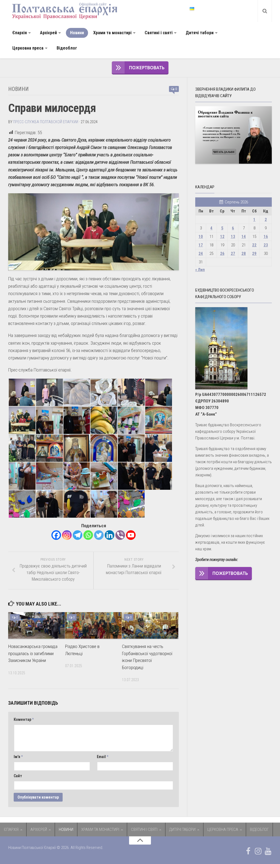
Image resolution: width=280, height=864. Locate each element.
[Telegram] (77, 535)
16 (266, 236)
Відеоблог (67, 48)
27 (233, 253)
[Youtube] (131, 535)
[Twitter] (99, 535)
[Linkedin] (109, 535)
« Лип (200, 269)
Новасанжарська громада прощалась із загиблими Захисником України (32, 653)
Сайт (18, 776)
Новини (77, 32)
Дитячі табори (200, 32)
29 (254, 253)
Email (102, 756)
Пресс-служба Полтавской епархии (45, 122)
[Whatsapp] (88, 535)
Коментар (24, 719)
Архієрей (48, 32)
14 (243, 236)
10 (201, 236)
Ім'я (18, 756)
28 (243, 253)
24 (201, 253)
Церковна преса (27, 48)
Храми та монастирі (112, 32)
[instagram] (258, 851)
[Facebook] (56, 535)
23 (266, 245)
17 (201, 245)
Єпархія (19, 32)
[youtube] (268, 851)
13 (233, 236)
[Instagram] (67, 535)
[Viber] (120, 535)
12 (222, 236)
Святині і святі (159, 32)
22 (254, 245)
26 (222, 253)
